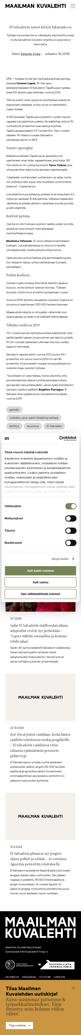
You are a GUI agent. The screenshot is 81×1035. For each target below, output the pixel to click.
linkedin (59, 977)
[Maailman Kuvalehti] (40, 937)
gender (14, 410)
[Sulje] (73, 988)
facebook (12, 977)
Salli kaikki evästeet (40, 570)
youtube (45, 977)
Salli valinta (40, 582)
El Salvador (54, 426)
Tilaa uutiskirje (17, 1025)
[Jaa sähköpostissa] (59, 70)
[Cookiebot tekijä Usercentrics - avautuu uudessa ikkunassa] (59, 438)
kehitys (14, 426)
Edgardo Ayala (30, 54)
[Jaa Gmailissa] (34, 70)
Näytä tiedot (60, 559)
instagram (29, 977)
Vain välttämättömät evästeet (40, 594)
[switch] (70, 518)
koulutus (33, 426)
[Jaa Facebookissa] (47, 70)
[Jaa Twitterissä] (22, 70)
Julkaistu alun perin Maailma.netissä (33, 418)
